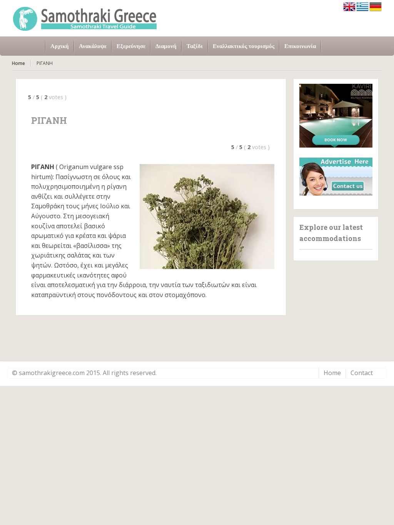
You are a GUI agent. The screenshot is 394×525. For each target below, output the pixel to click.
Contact (362, 373)
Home (18, 63)
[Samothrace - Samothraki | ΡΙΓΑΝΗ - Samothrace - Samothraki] (85, 18)
